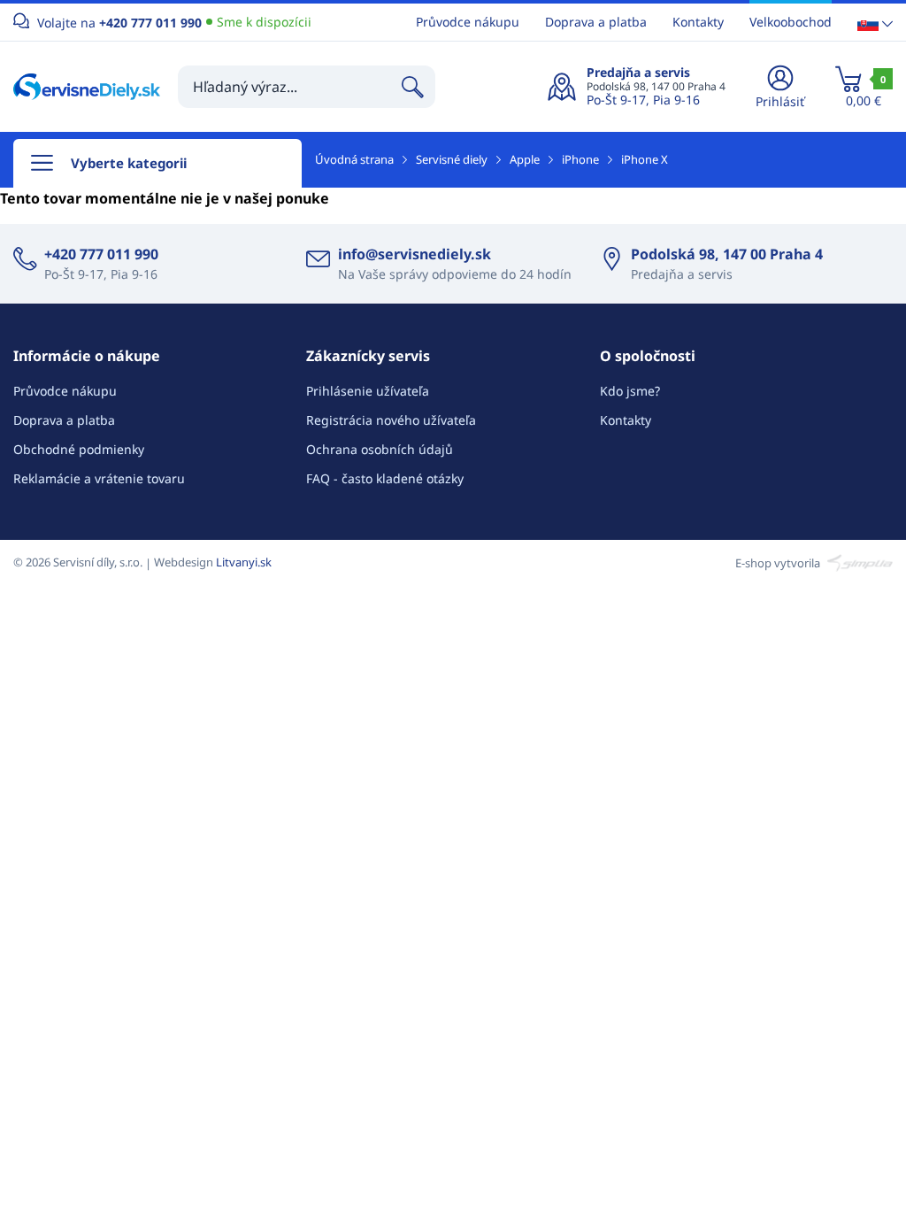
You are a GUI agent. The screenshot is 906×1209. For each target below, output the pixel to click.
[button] (875, 22)
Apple (525, 159)
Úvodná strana (354, 159)
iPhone (580, 159)
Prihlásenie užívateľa (367, 390)
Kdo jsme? (630, 390)
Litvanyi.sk (244, 562)
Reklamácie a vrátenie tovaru (99, 478)
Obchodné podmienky (78, 449)
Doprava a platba (596, 21)
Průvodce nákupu (467, 21)
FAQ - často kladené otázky (385, 478)
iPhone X (644, 159)
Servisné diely (452, 159)
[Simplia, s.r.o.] (858, 562)
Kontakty (698, 21)
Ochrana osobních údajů (379, 449)
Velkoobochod (790, 21)
